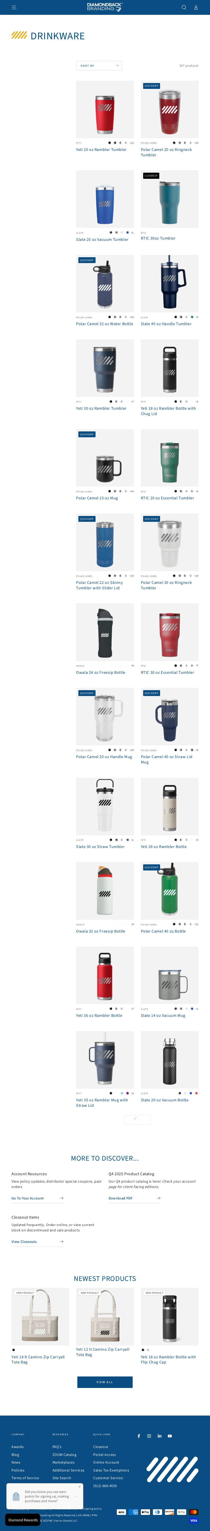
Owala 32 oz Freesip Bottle (100, 931)
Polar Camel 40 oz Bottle (163, 931)
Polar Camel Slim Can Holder (167, 1449)
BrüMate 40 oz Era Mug (97, 1449)
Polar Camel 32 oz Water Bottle (104, 324)
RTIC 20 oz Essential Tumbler (167, 498)
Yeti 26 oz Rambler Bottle (164, 847)
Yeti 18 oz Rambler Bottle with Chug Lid (168, 411)
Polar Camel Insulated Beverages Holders (96, 1192)
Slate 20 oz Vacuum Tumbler (102, 239)
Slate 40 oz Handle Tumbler (166, 324)
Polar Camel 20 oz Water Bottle (104, 1364)
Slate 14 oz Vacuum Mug (163, 1015)
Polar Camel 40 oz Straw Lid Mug (167, 759)
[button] (184, 7)
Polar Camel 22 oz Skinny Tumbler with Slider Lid (99, 585)
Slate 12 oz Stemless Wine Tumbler (165, 1192)
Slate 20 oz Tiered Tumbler (101, 1279)
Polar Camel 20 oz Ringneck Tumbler (166, 152)
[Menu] (14, 7)
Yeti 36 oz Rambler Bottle (99, 1015)
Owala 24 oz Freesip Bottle (100, 672)
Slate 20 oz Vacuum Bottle (165, 1100)
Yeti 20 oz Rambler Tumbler (101, 149)
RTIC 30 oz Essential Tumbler (167, 672)
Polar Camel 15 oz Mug (97, 498)
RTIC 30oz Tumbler (158, 238)
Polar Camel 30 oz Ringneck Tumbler (166, 585)
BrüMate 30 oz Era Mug (162, 1364)
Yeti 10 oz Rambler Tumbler (166, 1279)
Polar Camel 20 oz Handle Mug (104, 757)
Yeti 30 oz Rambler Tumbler (101, 408)
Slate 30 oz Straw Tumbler (100, 847)
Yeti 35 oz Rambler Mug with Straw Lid (102, 1102)
